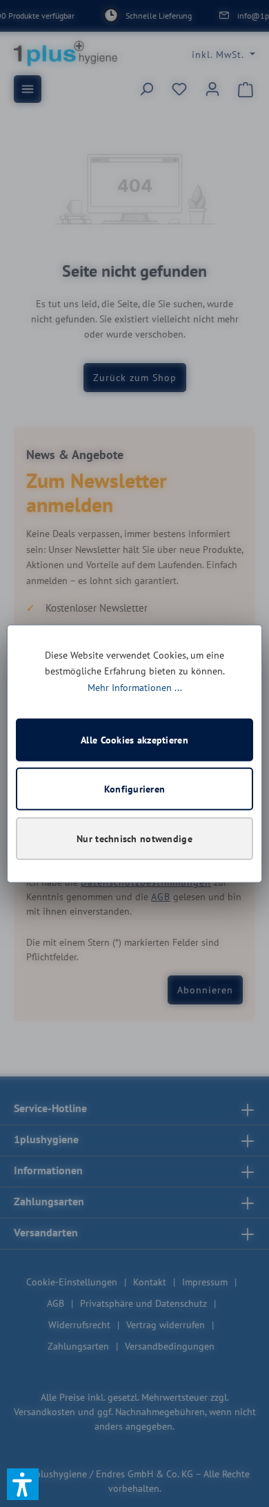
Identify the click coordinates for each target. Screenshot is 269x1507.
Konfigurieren (135, 789)
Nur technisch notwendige (134, 839)
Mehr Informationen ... (135, 687)
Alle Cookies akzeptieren (134, 740)
